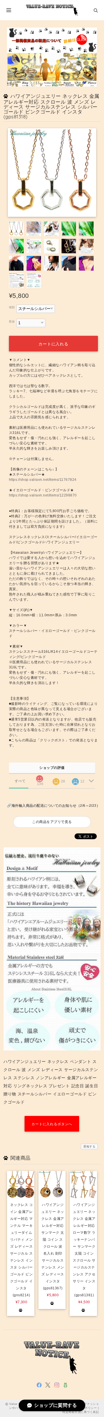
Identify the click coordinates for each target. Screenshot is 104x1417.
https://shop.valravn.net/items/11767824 (43, 480)
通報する (89, 1146)
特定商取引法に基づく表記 (80, 1412)
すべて (20, 781)
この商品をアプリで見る (52, 822)
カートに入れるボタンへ (51, 1124)
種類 (12, 307)
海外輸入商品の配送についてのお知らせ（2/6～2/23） (56, 806)
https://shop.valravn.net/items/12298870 (43, 495)
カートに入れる (53, 344)
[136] (39, 777)
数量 (12, 321)
